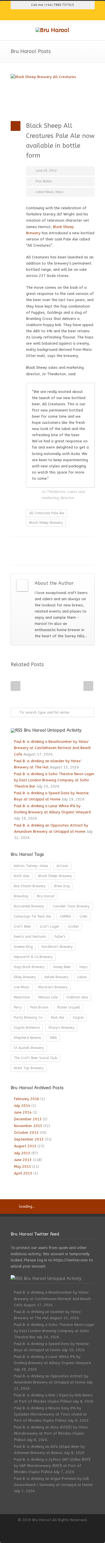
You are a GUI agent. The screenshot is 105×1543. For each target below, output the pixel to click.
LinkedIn (47, 545)
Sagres (78, 1017)
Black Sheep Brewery (46, 523)
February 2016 (26, 1099)
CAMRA (65, 916)
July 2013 (22, 1153)
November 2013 (28, 1126)
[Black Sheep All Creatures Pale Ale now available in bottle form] (53, 93)
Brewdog (21, 896)
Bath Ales (21, 876)
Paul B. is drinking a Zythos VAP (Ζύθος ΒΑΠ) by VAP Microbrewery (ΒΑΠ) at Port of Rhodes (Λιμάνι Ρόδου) (52, 1465)
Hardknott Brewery (57, 947)
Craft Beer (22, 926)
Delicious (80, 545)
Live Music (21, 987)
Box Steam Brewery (29, 886)
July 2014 (22, 1105)
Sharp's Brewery (61, 1028)
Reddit (58, 545)
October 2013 (26, 1132)
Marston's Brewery (52, 987)
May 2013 (22, 1166)
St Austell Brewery (29, 1048)
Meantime (22, 997)
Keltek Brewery (56, 977)
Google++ (24, 556)
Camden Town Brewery (71, 906)
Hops (83, 967)
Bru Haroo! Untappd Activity (52, 730)
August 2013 (25, 1146)
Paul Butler (44, 181)
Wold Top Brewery (28, 1068)
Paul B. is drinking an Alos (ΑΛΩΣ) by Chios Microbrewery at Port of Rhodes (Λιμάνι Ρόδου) (51, 1433)
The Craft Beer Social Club (35, 1058)
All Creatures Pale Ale (46, 513)
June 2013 (23, 1160)
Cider (84, 916)
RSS (80, 15)
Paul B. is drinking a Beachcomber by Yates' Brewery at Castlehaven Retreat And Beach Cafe (52, 747)
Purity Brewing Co (28, 1017)
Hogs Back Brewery (29, 967)
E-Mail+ (35, 556)
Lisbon (82, 977)
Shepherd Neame (27, 1038)
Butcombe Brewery (29, 906)
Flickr (35, 15)
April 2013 (23, 1173)
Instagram (58, 15)
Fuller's (60, 937)
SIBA (53, 1038)
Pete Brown (39, 1007)
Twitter (24, 15)
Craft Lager (49, 926)
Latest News (45, 192)
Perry (18, 1007)
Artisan (62, 866)
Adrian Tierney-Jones (31, 866)
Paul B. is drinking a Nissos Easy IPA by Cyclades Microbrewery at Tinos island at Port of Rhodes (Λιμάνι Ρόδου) (50, 1414)
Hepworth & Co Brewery (33, 957)
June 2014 (23, 1112)
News (59, 192)
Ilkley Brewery (25, 977)
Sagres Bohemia (27, 1028)
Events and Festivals (30, 937)
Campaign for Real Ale (32, 916)
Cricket (73, 926)
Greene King (23, 947)
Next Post (88, 686)
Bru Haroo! (45, 896)
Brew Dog (62, 886)
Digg (69, 545)
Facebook (47, 15)
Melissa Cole (48, 997)
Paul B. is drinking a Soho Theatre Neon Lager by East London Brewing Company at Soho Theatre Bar (54, 780)
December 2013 (28, 1119)
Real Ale (57, 1017)
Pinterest (69, 15)
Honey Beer (62, 967)
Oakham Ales (77, 997)
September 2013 (29, 1139)
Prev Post (15, 686)
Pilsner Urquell (68, 1007)
